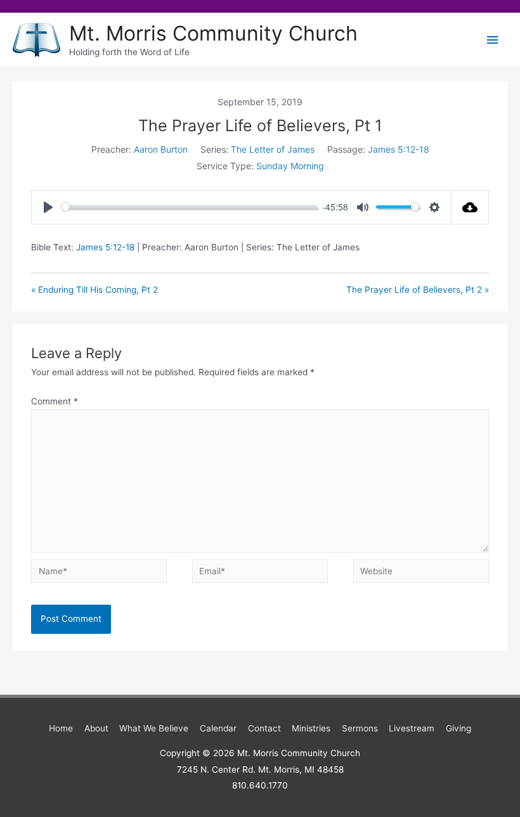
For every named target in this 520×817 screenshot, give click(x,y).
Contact (264, 728)
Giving (458, 728)
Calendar (218, 728)
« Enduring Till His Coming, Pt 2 (94, 290)
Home (61, 728)
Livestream (411, 728)
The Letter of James (273, 149)
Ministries (311, 728)
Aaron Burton (161, 149)
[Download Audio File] (470, 207)
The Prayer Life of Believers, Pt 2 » (417, 290)
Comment (54, 401)
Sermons (360, 728)
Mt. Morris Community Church (213, 33)
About (96, 728)
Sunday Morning (290, 165)
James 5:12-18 (398, 149)
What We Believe (153, 728)
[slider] (189, 207)
